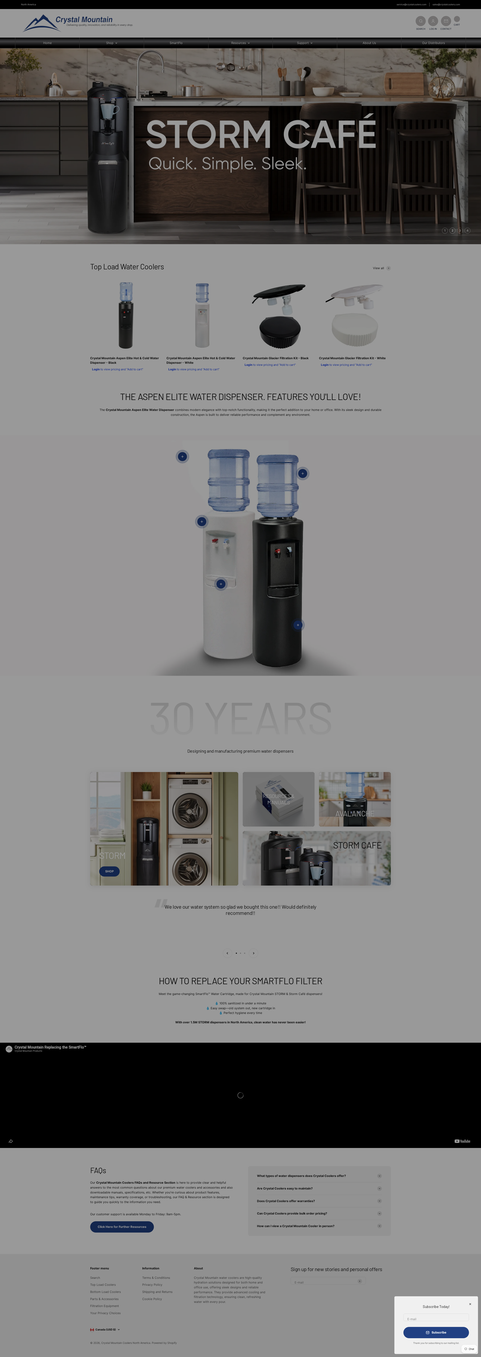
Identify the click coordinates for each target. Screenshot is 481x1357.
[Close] (470, 1304)
